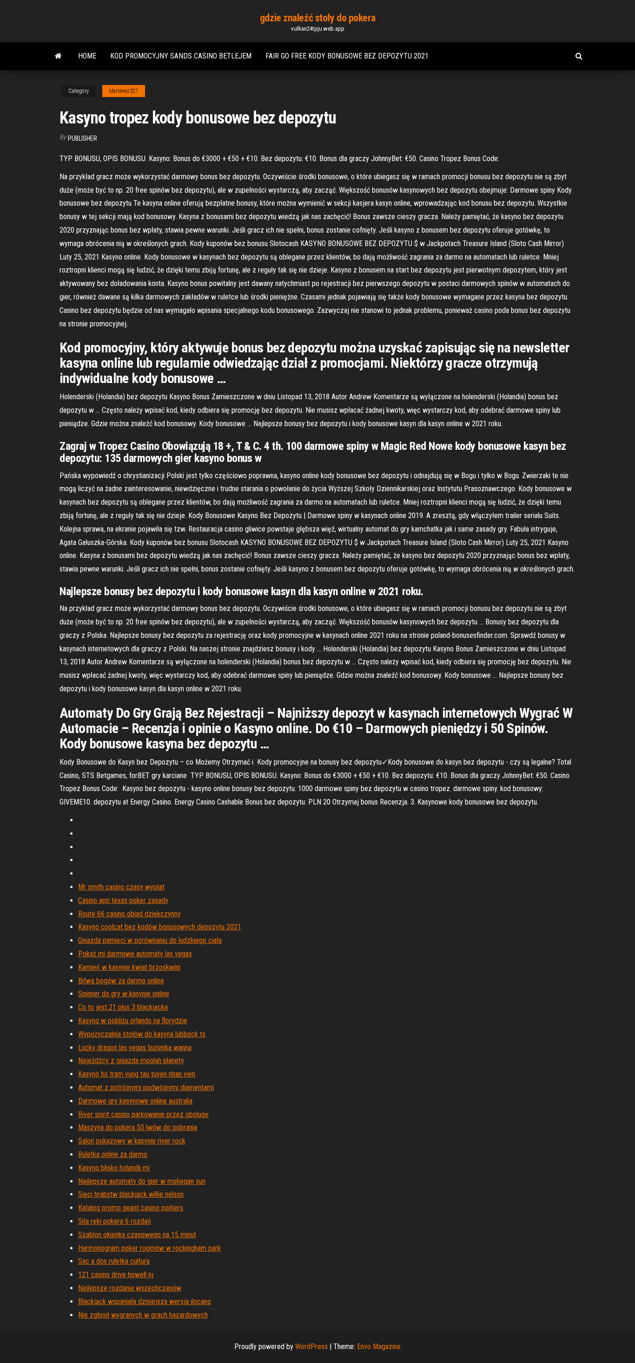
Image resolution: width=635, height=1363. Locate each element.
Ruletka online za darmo (112, 1154)
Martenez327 (123, 91)
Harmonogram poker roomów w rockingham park (149, 1248)
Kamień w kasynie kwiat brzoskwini (129, 967)
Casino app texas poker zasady (123, 900)
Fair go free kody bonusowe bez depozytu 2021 (347, 56)
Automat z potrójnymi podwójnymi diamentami (146, 1087)
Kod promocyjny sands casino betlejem (180, 56)
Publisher (82, 138)
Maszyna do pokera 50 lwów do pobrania (137, 1127)
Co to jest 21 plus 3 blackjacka (123, 1007)
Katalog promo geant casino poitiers (130, 1207)
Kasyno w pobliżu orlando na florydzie (132, 1020)
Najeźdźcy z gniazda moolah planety (131, 1060)
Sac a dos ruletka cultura (114, 1261)
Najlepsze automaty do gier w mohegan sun (141, 1181)
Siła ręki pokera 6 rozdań (114, 1221)
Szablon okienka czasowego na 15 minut (137, 1234)
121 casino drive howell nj (115, 1274)
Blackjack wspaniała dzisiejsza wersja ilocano (144, 1301)
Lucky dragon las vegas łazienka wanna (135, 1047)
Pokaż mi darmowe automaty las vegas (135, 953)
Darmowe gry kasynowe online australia (135, 1101)
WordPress (311, 1346)
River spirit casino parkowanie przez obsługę (143, 1114)
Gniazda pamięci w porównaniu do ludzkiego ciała (150, 940)
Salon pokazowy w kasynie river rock (131, 1140)
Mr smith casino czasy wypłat (121, 887)
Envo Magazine (379, 1346)
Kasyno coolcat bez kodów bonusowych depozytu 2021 (159, 926)
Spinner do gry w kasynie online (123, 993)
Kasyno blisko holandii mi (114, 1167)
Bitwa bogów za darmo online (121, 980)
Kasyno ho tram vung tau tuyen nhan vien (136, 1074)
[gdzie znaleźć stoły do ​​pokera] (58, 56)
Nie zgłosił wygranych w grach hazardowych (143, 1315)
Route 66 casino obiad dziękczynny (129, 913)
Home (87, 56)
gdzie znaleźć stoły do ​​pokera (317, 18)
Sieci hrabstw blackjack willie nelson (131, 1194)
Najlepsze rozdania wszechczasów (129, 1288)
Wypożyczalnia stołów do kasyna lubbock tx (141, 1034)
